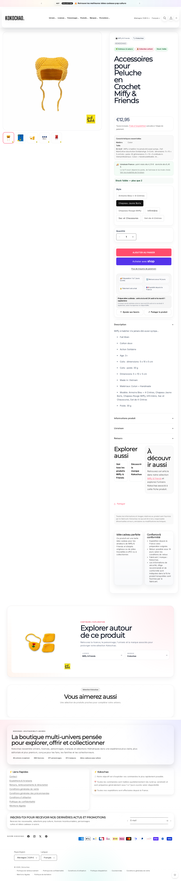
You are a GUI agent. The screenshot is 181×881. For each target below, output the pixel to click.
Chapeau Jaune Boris (130, 203)
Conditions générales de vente (24, 789)
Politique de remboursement (27, 871)
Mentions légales (17, 805)
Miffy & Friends (154, 478)
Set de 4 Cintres (154, 219)
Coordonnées (117, 871)
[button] (176, 18)
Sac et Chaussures (128, 218)
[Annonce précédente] (41, 3)
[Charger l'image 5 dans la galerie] (56, 137)
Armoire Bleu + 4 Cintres (132, 196)
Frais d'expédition (137, 126)
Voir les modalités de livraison (132, 172)
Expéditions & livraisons (20, 780)
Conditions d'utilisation (20, 797)
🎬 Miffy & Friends (123, 38)
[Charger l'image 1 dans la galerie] (8, 137)
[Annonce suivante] (139, 3)
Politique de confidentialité (22, 801)
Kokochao (25, 867)
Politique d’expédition (98, 871)
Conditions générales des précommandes (29, 793)
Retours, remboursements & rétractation (28, 785)
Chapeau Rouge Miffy (131, 211)
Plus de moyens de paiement (143, 269)
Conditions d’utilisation (77, 871)
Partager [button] (121, 504)
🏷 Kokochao (138, 38)
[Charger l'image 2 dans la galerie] (20, 137)
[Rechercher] (165, 18)
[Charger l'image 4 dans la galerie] (44, 137)
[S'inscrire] (167, 820)
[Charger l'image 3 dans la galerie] (32, 137)
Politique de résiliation (42, 874)
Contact (13, 776)
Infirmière (152, 210)
